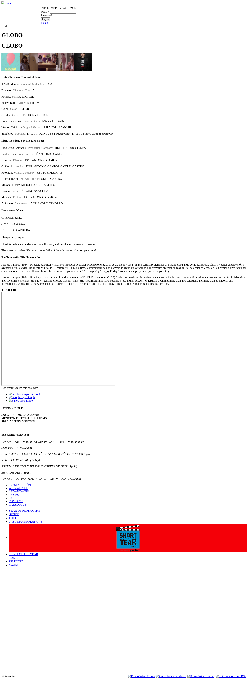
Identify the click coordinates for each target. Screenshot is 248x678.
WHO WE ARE (18, 488)
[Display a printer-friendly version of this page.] (5, 26)
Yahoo (29, 400)
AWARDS (15, 565)
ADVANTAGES (19, 491)
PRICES (14, 494)
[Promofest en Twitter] (200, 676)
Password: (48, 15)
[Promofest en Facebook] (171, 676)
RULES (13, 557)
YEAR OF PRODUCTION (25, 510)
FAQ (12, 498)
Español (45, 22)
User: (45, 11)
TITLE (13, 517)
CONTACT (16, 501)
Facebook (35, 394)
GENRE (14, 514)
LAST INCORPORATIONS (25, 521)
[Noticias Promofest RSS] (231, 676)
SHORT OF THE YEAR (23, 554)
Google (30, 397)
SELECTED (16, 561)
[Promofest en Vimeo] (141, 676)
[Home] (6, 3)
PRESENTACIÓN (20, 484)
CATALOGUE (18, 504)
